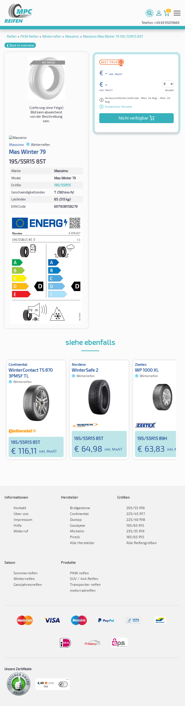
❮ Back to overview (20, 45)
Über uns (21, 513)
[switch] (63, 684)
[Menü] (67, 680)
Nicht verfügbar (133, 118)
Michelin (77, 531)
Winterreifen (24, 578)
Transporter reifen (85, 584)
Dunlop (76, 519)
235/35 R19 (135, 531)
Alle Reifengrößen (141, 542)
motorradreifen (82, 590)
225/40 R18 (135, 519)
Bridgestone (80, 508)
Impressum (23, 519)
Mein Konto (158, 13)
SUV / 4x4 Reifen (84, 578)
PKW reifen (79, 573)
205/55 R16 (135, 508)
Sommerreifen (25, 573)
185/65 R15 (135, 537)
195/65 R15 (135, 525)
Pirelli (75, 537)
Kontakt (20, 508)
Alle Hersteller (82, 542)
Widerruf (21, 531)
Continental (79, 513)
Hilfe (18, 525)
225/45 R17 (135, 513)
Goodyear (78, 525)
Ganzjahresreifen (28, 584)
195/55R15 (62, 185)
